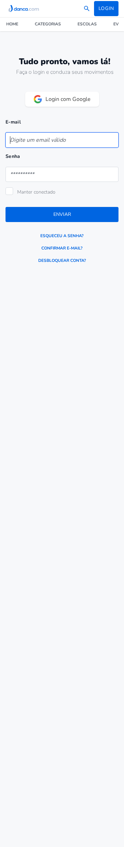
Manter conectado (36, 192)
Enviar (62, 214)
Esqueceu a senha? (62, 236)
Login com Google (68, 99)
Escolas (87, 24)
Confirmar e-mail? (62, 248)
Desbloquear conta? (62, 260)
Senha (13, 156)
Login (106, 8)
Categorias (48, 24)
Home (12, 24)
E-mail (13, 122)
